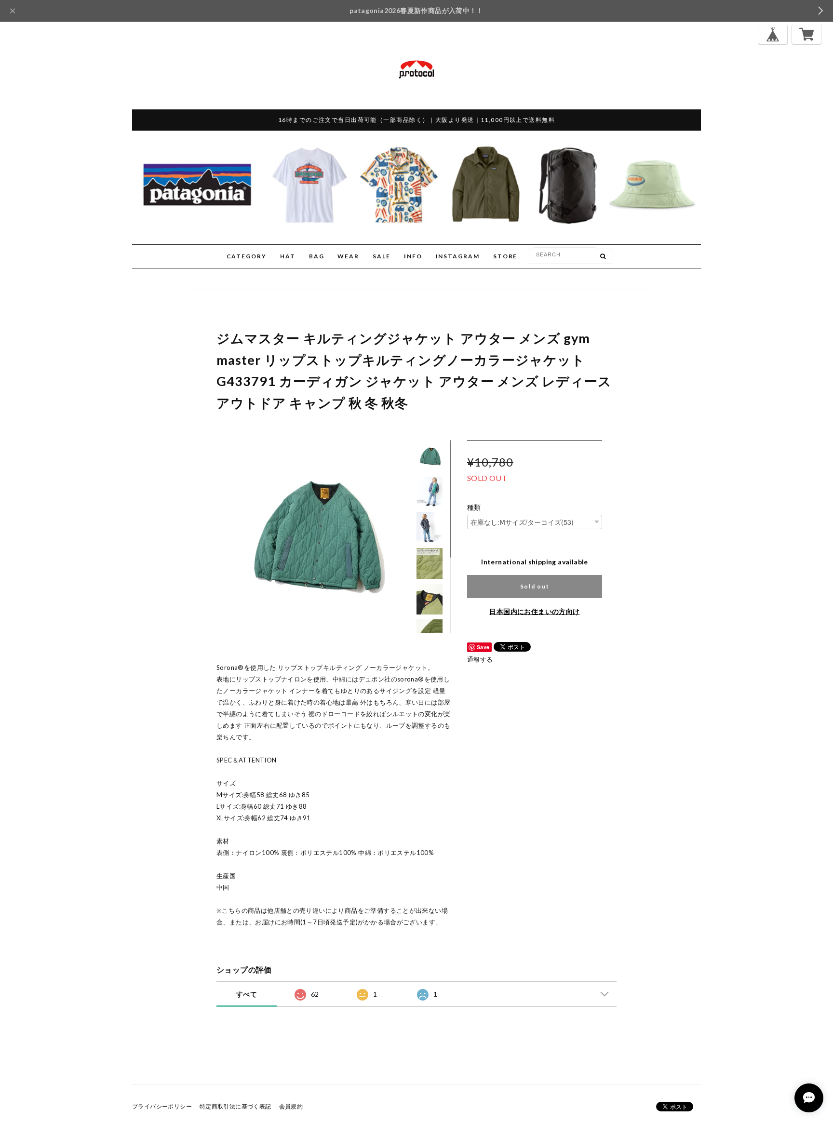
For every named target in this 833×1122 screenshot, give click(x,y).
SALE (381, 256)
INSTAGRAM (458, 256)
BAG (316, 256)
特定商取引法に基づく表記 (235, 1106)
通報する (480, 659)
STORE (505, 256)
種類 (474, 507)
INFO (413, 256)
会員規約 (291, 1106)
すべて (246, 994)
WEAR (348, 256)
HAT (288, 256)
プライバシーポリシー (162, 1106)
